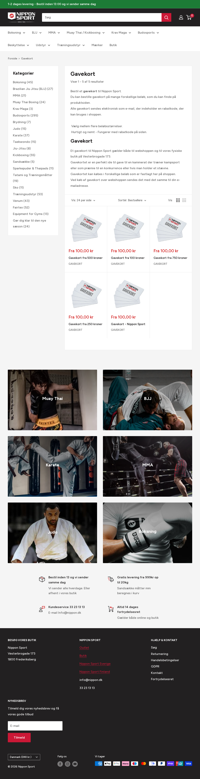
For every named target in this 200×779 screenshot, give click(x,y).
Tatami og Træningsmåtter (32, 175)
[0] (189, 17)
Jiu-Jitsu (19, 148)
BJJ (34, 32)
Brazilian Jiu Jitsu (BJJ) (29, 89)
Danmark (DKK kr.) (20, 756)
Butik (113, 45)
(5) (23, 162)
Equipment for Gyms (28, 214)
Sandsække (21, 162)
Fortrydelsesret (162, 679)
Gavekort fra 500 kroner (86, 258)
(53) (28, 194)
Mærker (97, 45)
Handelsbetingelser (165, 660)
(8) (22, 148)
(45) (23, 82)
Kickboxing (21, 155)
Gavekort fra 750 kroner (170, 258)
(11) (33, 168)
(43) (21, 201)
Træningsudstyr (68, 45)
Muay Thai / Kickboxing (83, 32)
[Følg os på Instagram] (67, 764)
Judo (16, 129)
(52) (21, 207)
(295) (25, 115)
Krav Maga (119, 32)
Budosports (146, 32)
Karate (18, 135)
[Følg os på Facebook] (60, 764)
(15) (19, 129)
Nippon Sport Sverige (95, 663)
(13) (30, 214)
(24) (29, 102)
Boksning (14, 32)
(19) (32, 178)
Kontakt (157, 673)
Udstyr (41, 45)
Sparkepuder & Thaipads (30, 168)
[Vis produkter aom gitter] (178, 200)
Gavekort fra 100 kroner (128, 258)
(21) (19, 95)
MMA (52, 32)
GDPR (155, 666)
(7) (22, 122)
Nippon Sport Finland (94, 671)
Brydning (19, 122)
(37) (21, 135)
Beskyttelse (16, 45)
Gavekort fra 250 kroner (85, 324)
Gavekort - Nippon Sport (128, 324)
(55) (24, 155)
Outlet (84, 647)
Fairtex (18, 207)
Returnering (159, 654)
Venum (18, 201)
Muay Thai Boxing (25, 102)
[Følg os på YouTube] (75, 764)
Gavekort (27, 58)
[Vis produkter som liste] (184, 200)
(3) (23, 109)
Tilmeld (19, 737)
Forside (12, 58)
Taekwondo (21, 142)
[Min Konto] (181, 17)
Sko (15, 187)
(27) (33, 89)
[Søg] (166, 17)
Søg (154, 647)
